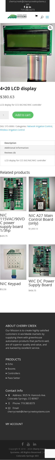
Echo (10, 364)
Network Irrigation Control (39, 126)
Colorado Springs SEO (27, 455)
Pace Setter (14, 378)
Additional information (17, 147)
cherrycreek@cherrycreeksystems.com (29, 411)
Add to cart (23, 115)
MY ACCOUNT (14, 424)
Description (10, 143)
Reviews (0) (10, 152)
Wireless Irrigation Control (12, 129)
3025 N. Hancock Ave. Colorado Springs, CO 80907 (27, 397)
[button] (50, 27)
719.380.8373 (28, 9)
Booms (11, 368)
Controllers (14, 373)
